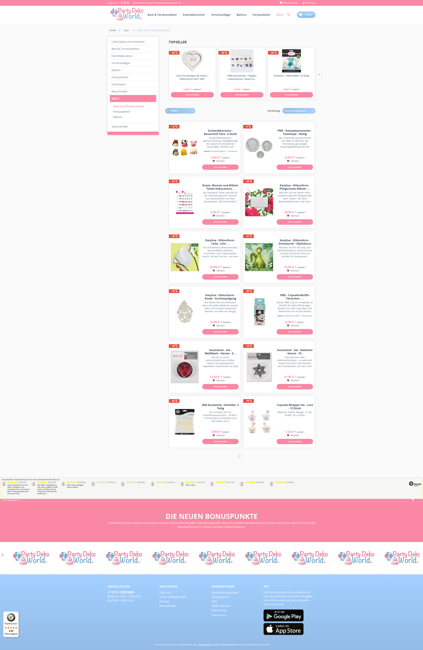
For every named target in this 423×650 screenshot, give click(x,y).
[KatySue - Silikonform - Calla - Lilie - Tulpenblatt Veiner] (185, 257)
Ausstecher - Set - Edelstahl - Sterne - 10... (294, 351)
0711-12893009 (122, 592)
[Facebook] (118, 2)
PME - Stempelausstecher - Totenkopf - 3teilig (295, 132)
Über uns (165, 592)
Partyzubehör (120, 77)
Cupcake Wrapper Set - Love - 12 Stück (295, 406)
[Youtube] (128, 2)
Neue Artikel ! (120, 91)
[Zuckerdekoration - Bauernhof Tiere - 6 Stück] (185, 147)
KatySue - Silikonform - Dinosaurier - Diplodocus (295, 242)
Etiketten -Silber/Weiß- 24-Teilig (291, 75)
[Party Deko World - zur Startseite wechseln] (126, 14)
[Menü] (17, 613)
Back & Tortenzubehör (125, 49)
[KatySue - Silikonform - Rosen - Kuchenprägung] (185, 312)
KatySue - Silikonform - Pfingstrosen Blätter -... (295, 187)
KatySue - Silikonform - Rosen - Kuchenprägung (220, 297)
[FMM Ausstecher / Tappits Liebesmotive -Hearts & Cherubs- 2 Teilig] (242, 60)
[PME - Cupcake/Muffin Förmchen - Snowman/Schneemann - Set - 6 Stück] (259, 312)
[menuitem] (288, 3)
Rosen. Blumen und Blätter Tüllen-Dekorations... (220, 187)
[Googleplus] (122, 2)
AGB (214, 601)
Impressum (219, 615)
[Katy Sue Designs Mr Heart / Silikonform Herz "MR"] (192, 60)
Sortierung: (274, 110)
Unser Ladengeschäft (172, 597)
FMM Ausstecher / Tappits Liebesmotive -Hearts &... (241, 77)
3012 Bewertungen (10, 500)
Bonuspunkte (167, 606)
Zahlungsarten (221, 597)
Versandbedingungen (225, 592)
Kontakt (164, 601)
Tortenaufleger (121, 63)
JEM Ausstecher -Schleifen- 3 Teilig (220, 406)
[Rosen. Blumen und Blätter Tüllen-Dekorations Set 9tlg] (185, 202)
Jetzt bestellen (192, 94)
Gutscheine (119, 84)
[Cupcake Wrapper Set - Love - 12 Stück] (259, 421)
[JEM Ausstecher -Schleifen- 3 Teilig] (185, 421)
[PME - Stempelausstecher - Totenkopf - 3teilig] (259, 147)
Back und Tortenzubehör (128, 106)
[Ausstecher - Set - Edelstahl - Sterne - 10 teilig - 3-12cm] (259, 367)
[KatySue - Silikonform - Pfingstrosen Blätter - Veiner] (259, 202)
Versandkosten (204, 644)
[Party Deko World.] (25, 558)
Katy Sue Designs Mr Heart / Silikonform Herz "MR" (192, 77)
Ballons (116, 70)
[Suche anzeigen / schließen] (288, 15)
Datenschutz (219, 610)
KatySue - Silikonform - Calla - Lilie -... (220, 242)
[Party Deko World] (396, 558)
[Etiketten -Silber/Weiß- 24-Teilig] (291, 60)
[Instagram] (125, 2)
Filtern (174, 110)
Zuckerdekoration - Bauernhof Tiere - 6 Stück (220, 132)
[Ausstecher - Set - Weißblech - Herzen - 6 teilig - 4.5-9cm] (185, 367)
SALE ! (115, 98)
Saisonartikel (120, 126)
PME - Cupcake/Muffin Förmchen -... (294, 297)
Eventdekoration (122, 56)
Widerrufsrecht (221, 606)
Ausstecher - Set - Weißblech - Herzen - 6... (220, 351)
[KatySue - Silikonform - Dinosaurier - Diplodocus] (259, 257)
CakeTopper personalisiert (128, 41)
